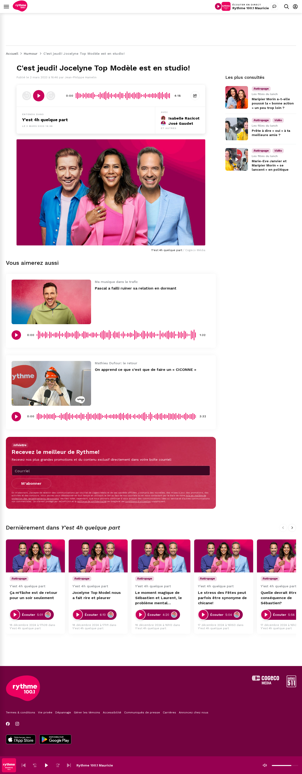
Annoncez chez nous (193, 712)
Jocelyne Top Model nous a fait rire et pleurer (96, 595)
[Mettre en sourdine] (264, 765)
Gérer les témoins (87, 712)
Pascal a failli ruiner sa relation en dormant (135, 288)
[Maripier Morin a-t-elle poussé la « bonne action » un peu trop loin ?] (236, 97)
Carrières (169, 712)
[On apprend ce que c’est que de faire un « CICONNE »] (51, 383)
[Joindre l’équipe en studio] (274, 6)
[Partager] (195, 95)
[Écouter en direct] (218, 6)
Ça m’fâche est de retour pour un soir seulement (33, 595)
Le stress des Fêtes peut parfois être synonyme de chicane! (222, 597)
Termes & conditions (20, 712)
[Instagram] (17, 724)
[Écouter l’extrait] (38, 95)
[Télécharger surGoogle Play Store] (55, 740)
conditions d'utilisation (138, 501)
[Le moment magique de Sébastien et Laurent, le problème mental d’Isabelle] (160, 556)
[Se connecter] (295, 6)
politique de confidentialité (91, 501)
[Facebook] (8, 724)
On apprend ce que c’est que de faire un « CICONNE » (145, 369)
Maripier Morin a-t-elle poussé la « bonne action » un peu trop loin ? (273, 103)
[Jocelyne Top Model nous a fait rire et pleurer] (98, 556)
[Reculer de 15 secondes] (26, 95)
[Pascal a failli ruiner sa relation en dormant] (51, 302)
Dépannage (63, 712)
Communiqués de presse (142, 712)
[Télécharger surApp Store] (21, 740)
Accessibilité (112, 712)
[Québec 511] (291, 686)
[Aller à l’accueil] (20, 10)
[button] (23, 765)
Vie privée (45, 712)
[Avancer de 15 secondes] (50, 95)
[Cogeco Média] (265, 683)
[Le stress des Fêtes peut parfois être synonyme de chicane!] (223, 556)
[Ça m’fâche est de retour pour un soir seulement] (35, 556)
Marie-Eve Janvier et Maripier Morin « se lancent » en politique (270, 165)
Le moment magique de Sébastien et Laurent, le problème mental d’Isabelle (158, 598)
